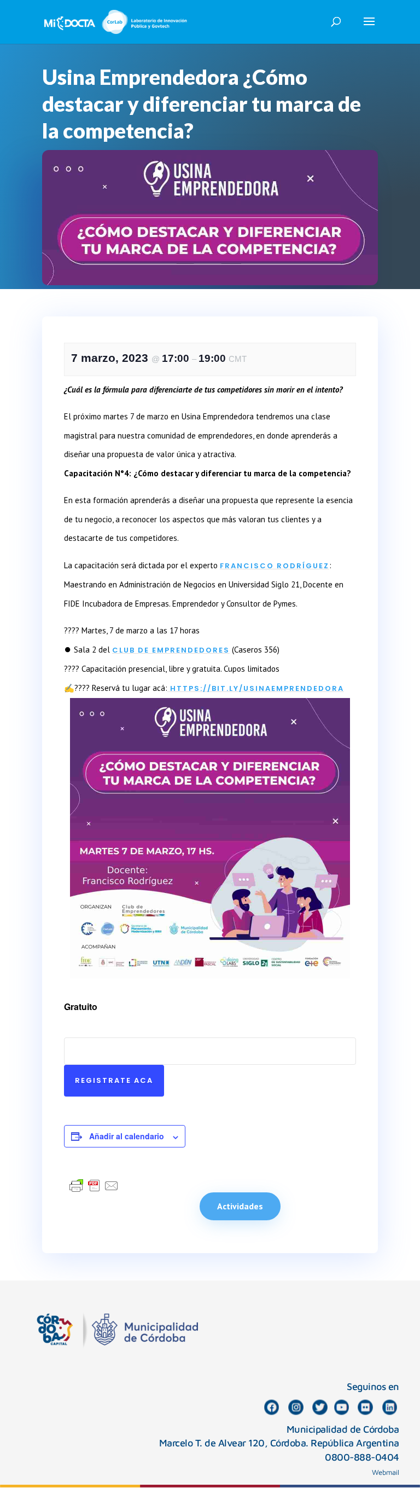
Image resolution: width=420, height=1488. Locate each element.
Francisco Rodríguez (274, 566)
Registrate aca (114, 1080)
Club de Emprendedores (171, 650)
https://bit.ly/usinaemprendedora (255, 688)
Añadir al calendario (126, 1136)
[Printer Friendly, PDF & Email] (94, 1185)
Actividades (240, 1206)
